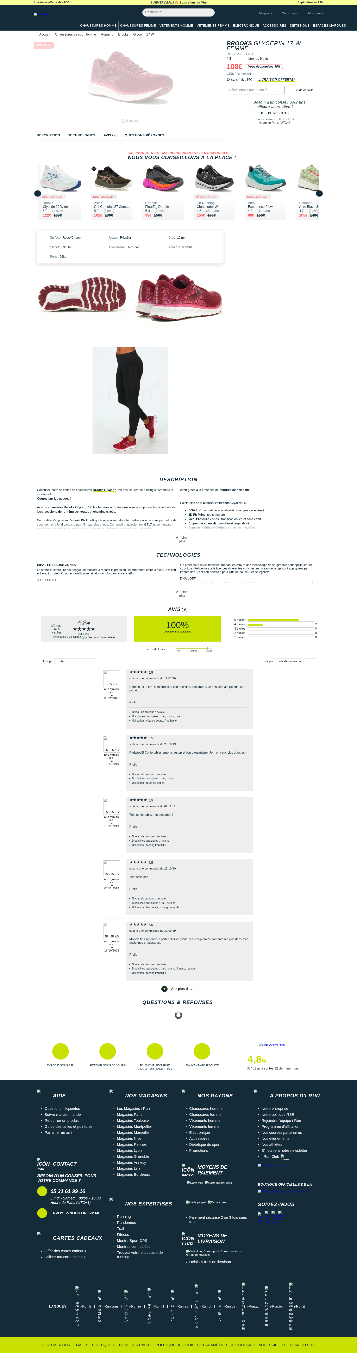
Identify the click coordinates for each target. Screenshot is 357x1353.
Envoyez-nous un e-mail (75, 1213)
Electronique (199, 1132)
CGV (46, 1345)
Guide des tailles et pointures (69, 1126)
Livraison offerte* (276, 79)
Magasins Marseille (133, 1132)
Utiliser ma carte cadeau (65, 1257)
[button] (60, 1056)
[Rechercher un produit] (209, 12)
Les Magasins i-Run (133, 1108)
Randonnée (126, 1223)
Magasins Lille (128, 1168)
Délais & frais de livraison (210, 1262)
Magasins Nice (129, 1138)
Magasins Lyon (129, 1150)
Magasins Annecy (131, 1162)
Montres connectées (133, 1247)
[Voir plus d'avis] (178, 989)
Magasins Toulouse (133, 1120)
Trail (120, 1229)
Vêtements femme (204, 1126)
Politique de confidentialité (122, 1345)
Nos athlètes (272, 1144)
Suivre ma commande (63, 1114)
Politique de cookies (178, 1345)
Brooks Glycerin (104, 490)
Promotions (198, 1150)
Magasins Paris (129, 1114)
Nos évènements (275, 1138)
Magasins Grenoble (133, 1156)
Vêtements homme (204, 1120)
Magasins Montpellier (134, 1126)
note (61, 661)
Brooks (123, 34)
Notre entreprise (275, 1108)
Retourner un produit (62, 1120)
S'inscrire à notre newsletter (284, 1150)
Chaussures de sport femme (75, 34)
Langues (59, 1306)
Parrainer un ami (58, 1132)
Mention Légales (70, 1345)
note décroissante (289, 661)
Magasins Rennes (132, 1144)
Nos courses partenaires (282, 1132)
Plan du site (302, 1345)
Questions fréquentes (62, 1108)
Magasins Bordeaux (133, 1174)
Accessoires (199, 1138)
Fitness (123, 1235)
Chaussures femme (205, 1114)
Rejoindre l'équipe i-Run (281, 1120)
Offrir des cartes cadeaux (65, 1251)
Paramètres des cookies (229, 1345)
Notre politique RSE (278, 1114)
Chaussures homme (206, 1108)
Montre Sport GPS (132, 1241)
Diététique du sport (204, 1144)
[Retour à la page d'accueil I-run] (53, 19)
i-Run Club (270, 1156)
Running (107, 34)
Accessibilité (272, 1345)
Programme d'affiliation (280, 1126)
